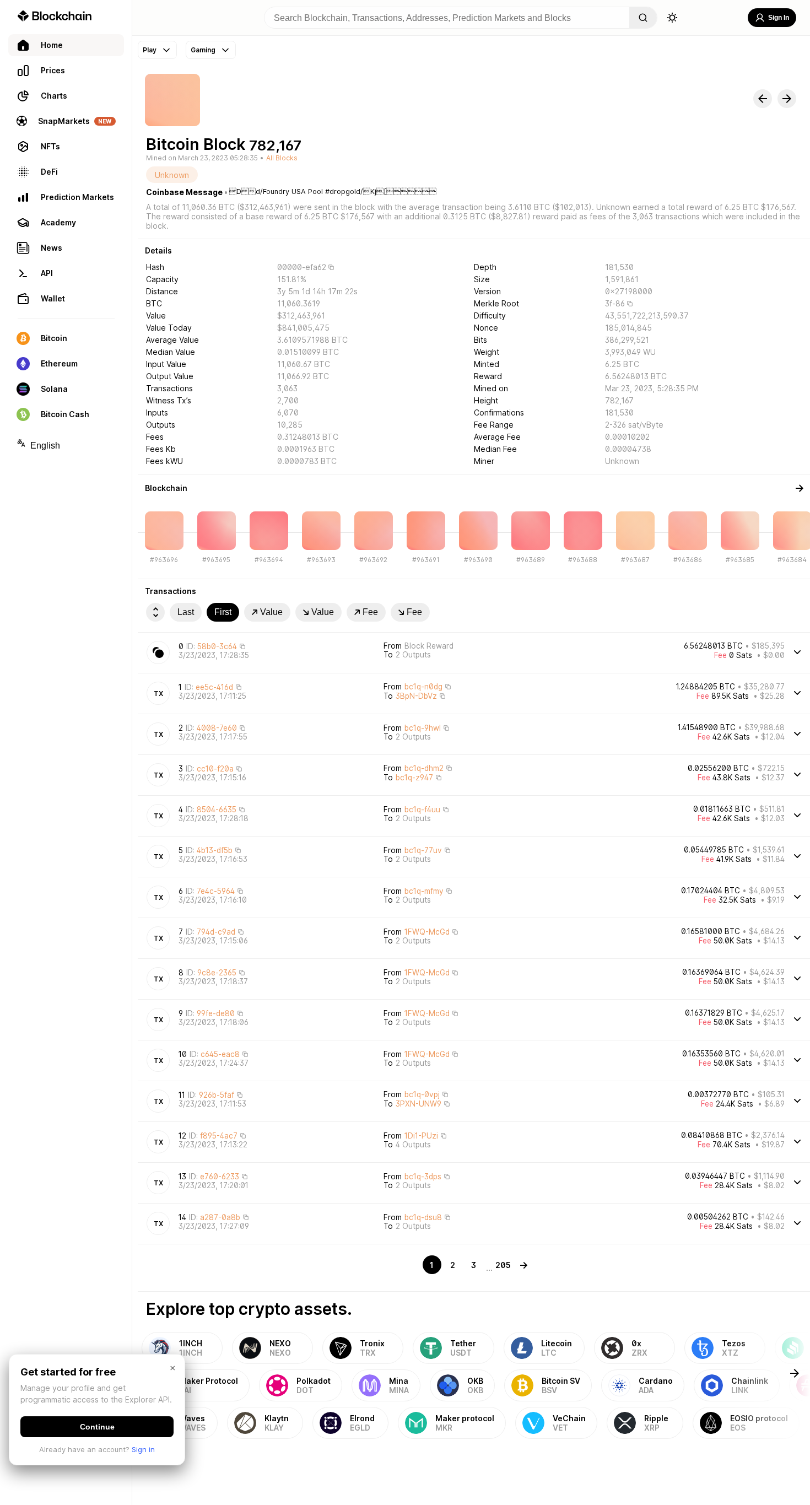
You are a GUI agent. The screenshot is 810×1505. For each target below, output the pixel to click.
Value (271, 612)
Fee (370, 612)
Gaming (203, 50)
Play (149, 50)
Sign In (778, 17)
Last (185, 612)
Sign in (143, 1449)
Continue (97, 1426)
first (222, 612)
